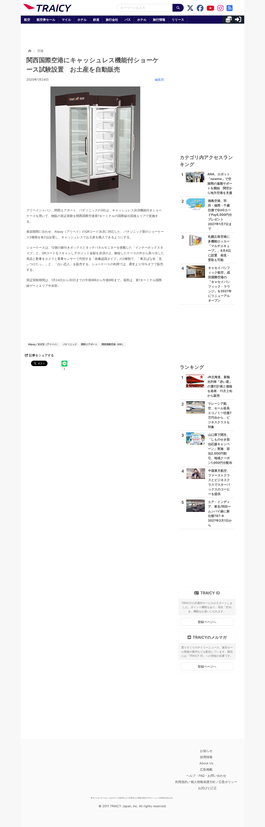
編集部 (159, 79)
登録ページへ (207, 622)
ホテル (82, 20)
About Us (206, 763)
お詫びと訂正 (207, 788)
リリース (178, 20)
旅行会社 (112, 20)
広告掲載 (206, 769)
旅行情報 (159, 20)
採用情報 (206, 757)
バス (128, 20)
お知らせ (206, 751)
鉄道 (96, 20)
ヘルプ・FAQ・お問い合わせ (206, 776)
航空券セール (46, 20)
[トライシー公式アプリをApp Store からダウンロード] (46, 771)
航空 (27, 20)
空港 (40, 51)
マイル (66, 20)
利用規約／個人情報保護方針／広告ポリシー (206, 782)
